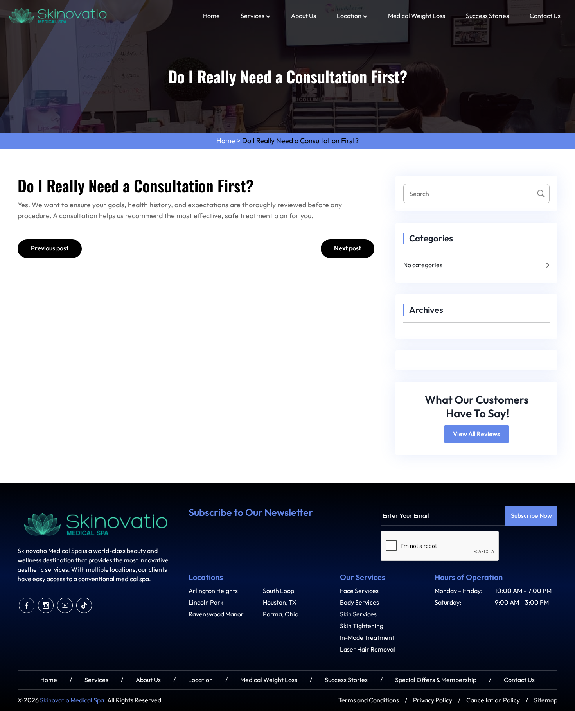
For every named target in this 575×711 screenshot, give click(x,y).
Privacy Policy (432, 700)
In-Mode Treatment (367, 638)
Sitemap (545, 700)
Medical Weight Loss (416, 16)
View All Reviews (476, 434)
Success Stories (487, 16)
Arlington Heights (213, 591)
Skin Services (358, 614)
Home (211, 16)
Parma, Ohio (280, 614)
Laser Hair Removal (367, 649)
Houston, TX (279, 602)
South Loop (278, 591)
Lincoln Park (206, 602)
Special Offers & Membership (435, 680)
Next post (347, 248)
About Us (303, 16)
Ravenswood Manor (216, 614)
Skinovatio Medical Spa (72, 700)
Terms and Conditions (368, 700)
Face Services (359, 591)
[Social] (26, 605)
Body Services (359, 602)
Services (252, 16)
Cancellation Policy (493, 700)
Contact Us (545, 16)
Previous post (49, 248)
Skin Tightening (361, 626)
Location (349, 16)
